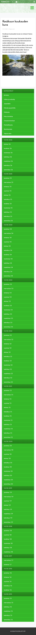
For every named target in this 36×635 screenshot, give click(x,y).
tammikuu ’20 (8, 484)
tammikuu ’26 (8, 169)
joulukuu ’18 (8, 530)
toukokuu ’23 (8, 310)
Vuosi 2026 (8, 140)
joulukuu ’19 (8, 492)
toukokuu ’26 (8, 152)
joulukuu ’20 (8, 445)
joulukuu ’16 (8, 573)
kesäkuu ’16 (8, 590)
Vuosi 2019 (8, 488)
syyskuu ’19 (7, 501)
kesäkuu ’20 (8, 467)
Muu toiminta (8, 116)
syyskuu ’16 (7, 581)
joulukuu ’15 (8, 598)
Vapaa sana (12, 29)
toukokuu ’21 (8, 420)
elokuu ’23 (7, 301)
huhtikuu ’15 (8, 607)
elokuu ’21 (7, 407)
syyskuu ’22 (7, 348)
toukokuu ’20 (8, 471)
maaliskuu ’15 (8, 611)
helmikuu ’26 (8, 165)
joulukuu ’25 (8, 178)
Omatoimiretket (9, 120)
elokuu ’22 (7, 352)
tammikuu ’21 (8, 437)
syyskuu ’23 (7, 297)
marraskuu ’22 (8, 339)
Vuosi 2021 (8, 386)
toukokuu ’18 (8, 543)
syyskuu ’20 (7, 454)
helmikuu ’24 (8, 271)
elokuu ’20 (7, 458)
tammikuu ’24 (8, 276)
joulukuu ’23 (8, 284)
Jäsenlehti (7, 103)
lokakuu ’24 (7, 237)
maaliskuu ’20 (8, 480)
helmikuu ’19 (8, 518)
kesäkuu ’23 (8, 305)
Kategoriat (8, 91)
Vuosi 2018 (8, 526)
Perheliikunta (8, 125)
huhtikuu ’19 (8, 509)
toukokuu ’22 (8, 365)
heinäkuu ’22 (8, 356)
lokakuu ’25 (7, 186)
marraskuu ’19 (8, 496)
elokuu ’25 (7, 195)
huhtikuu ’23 (8, 314)
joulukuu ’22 (8, 335)
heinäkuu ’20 (8, 462)
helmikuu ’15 (8, 615)
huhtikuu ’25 (8, 212)
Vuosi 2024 (8, 225)
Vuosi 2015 (8, 594)
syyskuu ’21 (7, 403)
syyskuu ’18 (7, 535)
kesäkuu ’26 (8, 148)
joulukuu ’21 (8, 390)
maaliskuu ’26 (8, 161)
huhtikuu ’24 (8, 263)
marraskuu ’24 (8, 233)
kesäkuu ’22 (8, 361)
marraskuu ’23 (8, 288)
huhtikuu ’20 (8, 475)
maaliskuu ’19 (8, 513)
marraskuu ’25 (8, 182)
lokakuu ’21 (7, 399)
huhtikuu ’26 (8, 157)
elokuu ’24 (7, 246)
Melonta (7, 112)
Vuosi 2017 (8, 556)
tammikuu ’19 (8, 522)
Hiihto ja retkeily (9, 99)
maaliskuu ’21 (8, 429)
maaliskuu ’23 (8, 318)
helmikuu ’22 (8, 378)
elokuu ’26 (7, 144)
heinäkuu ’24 (8, 250)
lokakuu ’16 (7, 577)
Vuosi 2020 (8, 441)
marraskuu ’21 (8, 395)
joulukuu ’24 (8, 229)
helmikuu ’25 (8, 216)
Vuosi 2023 (8, 280)
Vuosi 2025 (8, 174)
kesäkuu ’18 (8, 539)
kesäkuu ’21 (8, 416)
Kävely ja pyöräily (9, 108)
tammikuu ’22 (8, 382)
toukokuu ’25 (8, 208)
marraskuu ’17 (8, 560)
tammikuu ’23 (8, 327)
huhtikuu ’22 (8, 369)
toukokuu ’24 (8, 259)
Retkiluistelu (8, 129)
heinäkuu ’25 (8, 199)
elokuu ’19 (7, 505)
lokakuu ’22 (7, 344)
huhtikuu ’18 (8, 547)
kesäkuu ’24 (8, 254)
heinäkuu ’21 (8, 412)
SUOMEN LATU (5, 1)
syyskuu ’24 (7, 242)
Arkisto (6, 95)
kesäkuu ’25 (8, 203)
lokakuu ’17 (7, 564)
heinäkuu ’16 (8, 585)
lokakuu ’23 (7, 293)
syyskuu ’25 (7, 191)
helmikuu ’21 (8, 433)
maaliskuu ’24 (8, 267)
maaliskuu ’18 (8, 552)
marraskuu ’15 (8, 602)
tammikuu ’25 (8, 220)
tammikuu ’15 (8, 619)
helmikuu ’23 (8, 322)
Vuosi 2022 (8, 331)
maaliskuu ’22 (8, 373)
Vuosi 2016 (8, 569)
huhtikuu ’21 (8, 424)
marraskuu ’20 (8, 450)
